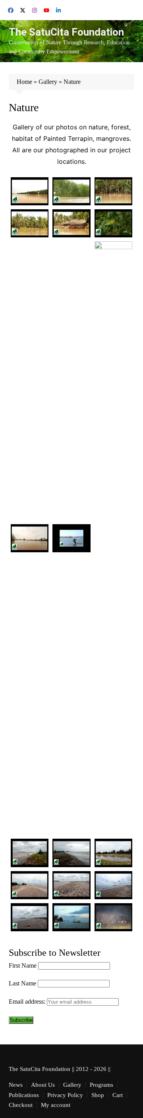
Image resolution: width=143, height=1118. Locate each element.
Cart (117, 1095)
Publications (24, 1095)
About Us (43, 1085)
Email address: (28, 1001)
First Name (23, 965)
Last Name (22, 983)
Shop (97, 1095)
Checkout (21, 1105)
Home (24, 81)
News (16, 1085)
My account (55, 1105)
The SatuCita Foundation (66, 32)
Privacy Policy (65, 1095)
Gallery (48, 81)
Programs (101, 1085)
